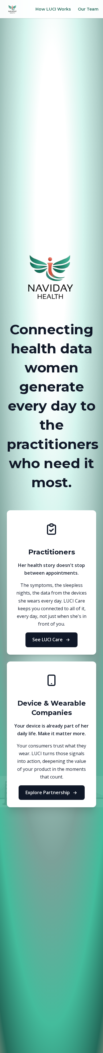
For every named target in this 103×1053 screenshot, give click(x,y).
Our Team (88, 9)
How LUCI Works (53, 9)
